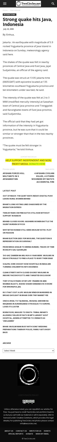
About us (9, 431)
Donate (29, 434)
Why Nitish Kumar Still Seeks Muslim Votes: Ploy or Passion (27, 231)
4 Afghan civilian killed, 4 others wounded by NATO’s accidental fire (43, 177)
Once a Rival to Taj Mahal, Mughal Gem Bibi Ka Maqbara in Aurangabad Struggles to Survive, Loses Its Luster (26, 304)
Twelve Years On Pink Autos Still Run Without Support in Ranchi (26, 214)
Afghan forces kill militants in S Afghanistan (13, 176)
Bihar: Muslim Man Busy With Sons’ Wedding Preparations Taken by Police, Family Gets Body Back (26, 329)
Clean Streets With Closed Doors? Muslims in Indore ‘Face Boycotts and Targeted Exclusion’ (27, 274)
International (15, 10)
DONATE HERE (37, 163)
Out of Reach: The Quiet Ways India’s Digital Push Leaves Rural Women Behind (28, 197)
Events (47, 431)
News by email (42, 434)
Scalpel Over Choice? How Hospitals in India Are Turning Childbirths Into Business (27, 265)
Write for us (35, 431)
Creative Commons (24, 417)
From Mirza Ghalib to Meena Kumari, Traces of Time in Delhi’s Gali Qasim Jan (28, 248)
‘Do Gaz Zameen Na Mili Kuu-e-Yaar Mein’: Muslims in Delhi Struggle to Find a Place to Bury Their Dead (28, 257)
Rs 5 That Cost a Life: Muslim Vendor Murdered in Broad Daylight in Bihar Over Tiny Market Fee (27, 293)
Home (5, 10)
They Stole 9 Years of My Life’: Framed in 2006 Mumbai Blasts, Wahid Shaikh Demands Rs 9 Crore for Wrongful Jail (27, 284)
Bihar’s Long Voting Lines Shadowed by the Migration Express (24, 205)
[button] (53, 3)
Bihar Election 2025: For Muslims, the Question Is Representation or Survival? (27, 239)
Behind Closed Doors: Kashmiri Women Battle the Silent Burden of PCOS (28, 222)
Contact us (21, 431)
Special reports (15, 434)
